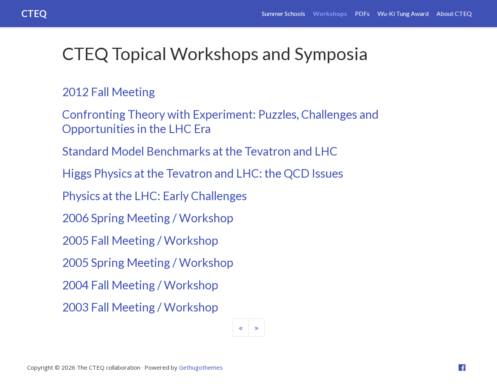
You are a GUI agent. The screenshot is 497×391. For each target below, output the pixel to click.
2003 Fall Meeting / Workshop (140, 307)
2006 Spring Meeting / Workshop (147, 218)
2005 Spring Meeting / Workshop (147, 262)
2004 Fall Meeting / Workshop (140, 285)
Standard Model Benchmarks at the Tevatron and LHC (199, 151)
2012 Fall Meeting (108, 92)
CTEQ (34, 13)
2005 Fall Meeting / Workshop (140, 240)
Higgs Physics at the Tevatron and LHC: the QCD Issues (202, 173)
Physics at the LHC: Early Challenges (154, 195)
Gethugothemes (201, 367)
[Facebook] (462, 367)
